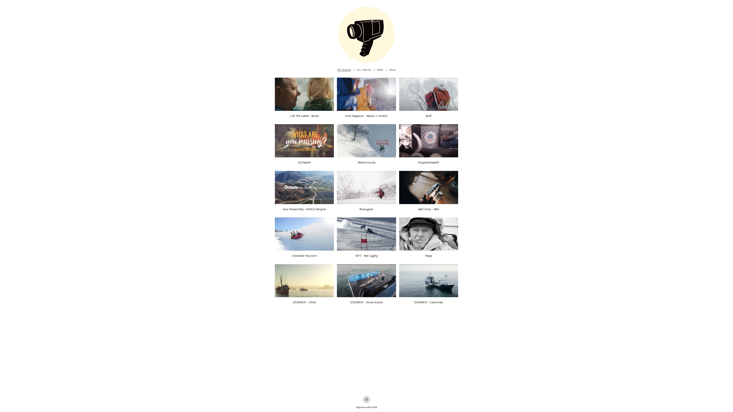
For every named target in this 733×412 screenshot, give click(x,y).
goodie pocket (364, 407)
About (392, 69)
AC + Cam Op (364, 69)
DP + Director (344, 69)
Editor (380, 69)
